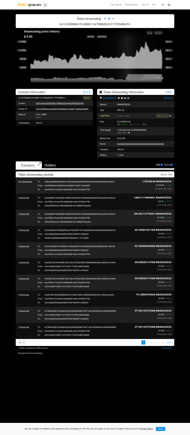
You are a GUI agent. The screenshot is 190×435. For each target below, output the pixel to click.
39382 (168, 342)
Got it (160, 429)
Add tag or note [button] (162, 116)
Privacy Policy (146, 429)
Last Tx (145, 5)
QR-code (87, 92)
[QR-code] (109, 19)
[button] (169, 5)
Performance (131, 5)
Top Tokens (116, 5)
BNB (158, 164)
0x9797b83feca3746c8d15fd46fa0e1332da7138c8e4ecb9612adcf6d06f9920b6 (71, 108)
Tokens (167, 164)
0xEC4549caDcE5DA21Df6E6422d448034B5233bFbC (60, 103)
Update (169, 92)
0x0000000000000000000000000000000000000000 (140, 143)
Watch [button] (88, 98)
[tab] (29, 165)
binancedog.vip (110, 97)
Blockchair (38, 353)
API (154, 5)
